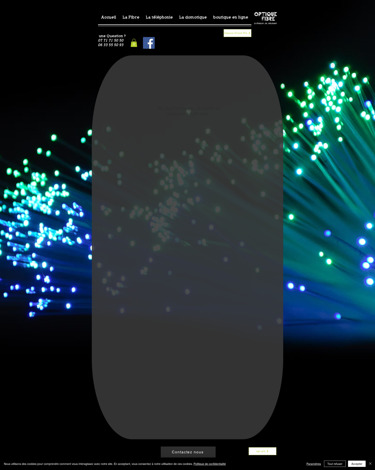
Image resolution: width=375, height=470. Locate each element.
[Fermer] (370, 464)
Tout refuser (334, 464)
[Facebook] (149, 43)
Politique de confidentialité (210, 464)
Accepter (356, 464)
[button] (133, 43)
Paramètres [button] (313, 464)
